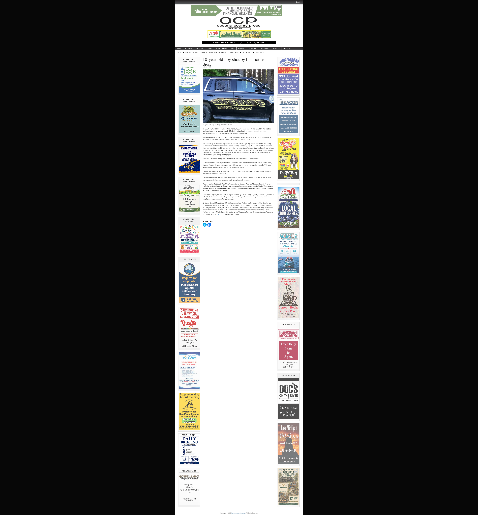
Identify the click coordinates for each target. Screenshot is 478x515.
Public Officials (200, 52)
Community (259, 52)
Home (179, 48)
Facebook (188, 48)
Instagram (199, 48)
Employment (247, 52)
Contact (241, 48)
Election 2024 (252, 48)
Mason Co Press (221, 48)
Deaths (188, 52)
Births (179, 52)
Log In (298, 2)
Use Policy (265, 48)
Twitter (209, 48)
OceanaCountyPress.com (238, 513)
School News (233, 52)
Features (213, 52)
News (233, 48)
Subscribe (286, 48)
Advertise (276, 48)
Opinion (222, 52)
